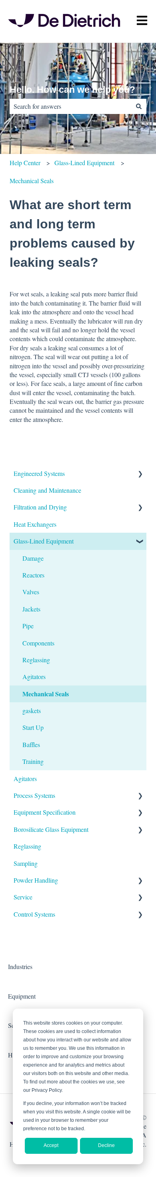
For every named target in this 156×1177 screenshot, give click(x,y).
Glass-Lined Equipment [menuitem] (44, 541)
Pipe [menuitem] (28, 625)
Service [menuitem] (23, 897)
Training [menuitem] (33, 761)
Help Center (25, 162)
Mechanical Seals (32, 180)
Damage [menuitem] (33, 558)
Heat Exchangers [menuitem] (35, 524)
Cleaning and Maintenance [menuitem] (47, 490)
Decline (106, 1145)
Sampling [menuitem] (26, 863)
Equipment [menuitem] (22, 996)
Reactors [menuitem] (33, 575)
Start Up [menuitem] (33, 727)
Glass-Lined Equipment (84, 162)
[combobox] (70, 106)
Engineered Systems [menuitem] (39, 473)
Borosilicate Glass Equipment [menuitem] (51, 829)
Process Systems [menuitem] (34, 795)
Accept (51, 1145)
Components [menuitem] (38, 643)
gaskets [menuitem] (31, 710)
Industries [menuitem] (20, 966)
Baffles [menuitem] (31, 744)
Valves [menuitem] (30, 592)
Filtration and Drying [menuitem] (40, 507)
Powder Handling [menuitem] (36, 880)
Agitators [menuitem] (34, 676)
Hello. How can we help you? (72, 89)
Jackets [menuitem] (31, 609)
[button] (140, 474)
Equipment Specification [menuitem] (45, 812)
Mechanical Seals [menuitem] (45, 693)
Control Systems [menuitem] (34, 914)
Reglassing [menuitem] (36, 659)
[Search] (138, 106)
